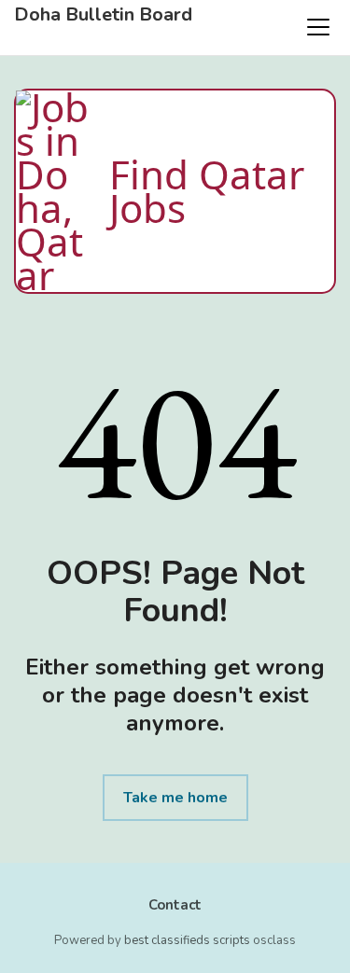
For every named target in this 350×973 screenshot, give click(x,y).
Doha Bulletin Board (103, 15)
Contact (175, 905)
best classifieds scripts (187, 940)
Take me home (175, 797)
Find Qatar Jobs (206, 190)
